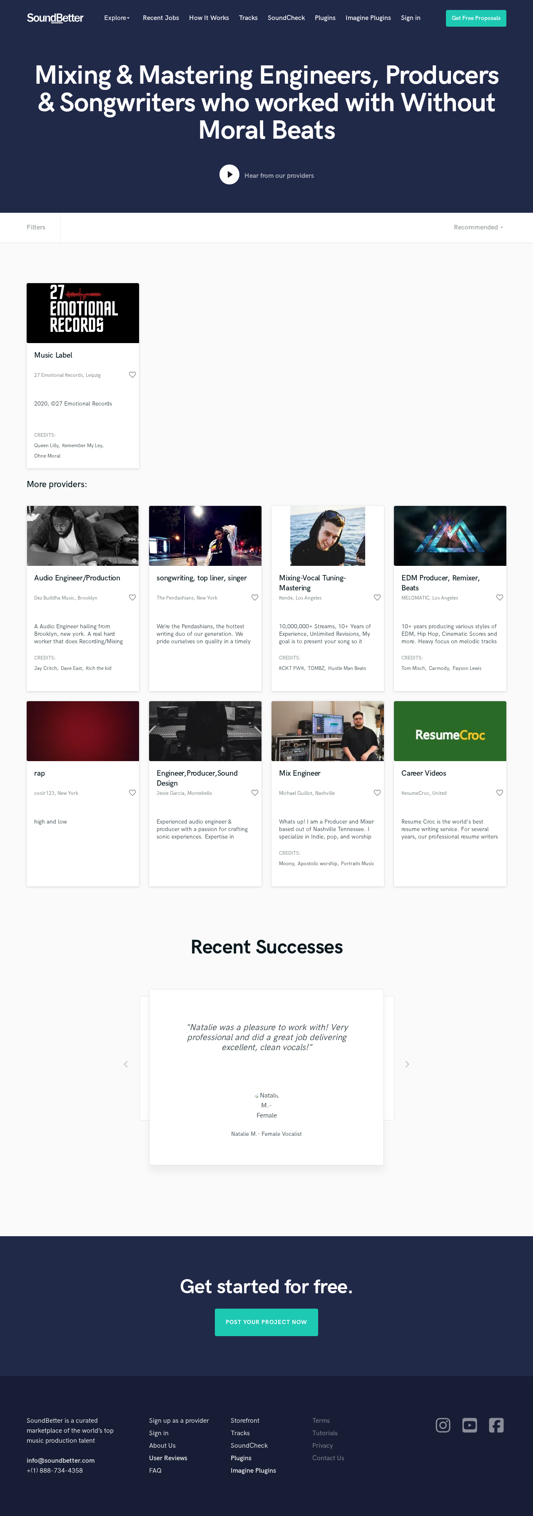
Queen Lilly (46, 446)
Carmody (439, 668)
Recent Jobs (161, 18)
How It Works (209, 18)
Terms (321, 1421)
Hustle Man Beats (347, 668)
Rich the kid (99, 668)
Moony (286, 864)
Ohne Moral (47, 456)
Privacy (322, 1446)
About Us (162, 1446)
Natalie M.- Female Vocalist (266, 1134)
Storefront (245, 1421)
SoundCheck (286, 18)
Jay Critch (45, 668)
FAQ (155, 1471)
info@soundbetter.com (61, 1461)
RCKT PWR (291, 668)
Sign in (411, 18)
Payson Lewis (467, 668)
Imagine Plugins (368, 18)
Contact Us (328, 1458)
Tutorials (325, 1433)
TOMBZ (316, 668)
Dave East (71, 668)
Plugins (325, 18)
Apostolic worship (317, 864)
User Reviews (168, 1458)
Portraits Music (357, 864)
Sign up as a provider (179, 1421)
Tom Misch (413, 668)
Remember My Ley (82, 446)
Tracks (248, 18)
